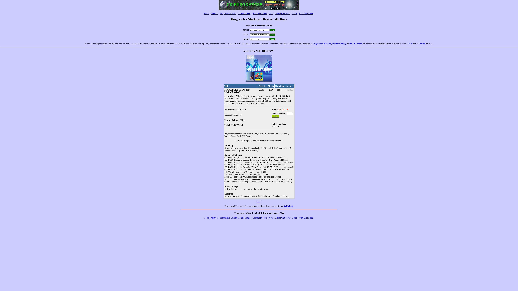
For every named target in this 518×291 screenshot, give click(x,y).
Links (310, 13)
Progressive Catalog (228, 13)
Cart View (285, 13)
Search (256, 13)
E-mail (294, 13)
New (271, 13)
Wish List (303, 13)
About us (214, 13)
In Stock (263, 13)
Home (206, 13)
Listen (277, 13)
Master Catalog (244, 13)
